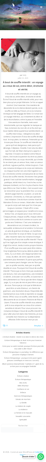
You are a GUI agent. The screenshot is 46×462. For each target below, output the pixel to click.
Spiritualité (23, 420)
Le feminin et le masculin (23, 413)
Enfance (23, 392)
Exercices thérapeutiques (23, 396)
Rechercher (23, 425)
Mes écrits (23, 383)
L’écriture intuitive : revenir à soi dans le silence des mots (23, 337)
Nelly (24, 75)
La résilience (23, 409)
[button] (40, 456)
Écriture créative (23, 376)
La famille (23, 403)
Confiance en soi (23, 389)
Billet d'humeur (23, 386)
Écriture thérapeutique (23, 379)
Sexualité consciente (23, 416)
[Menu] (41, 7)
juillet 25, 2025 (23, 78)
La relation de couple (23, 406)
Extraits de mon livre (23, 399)
